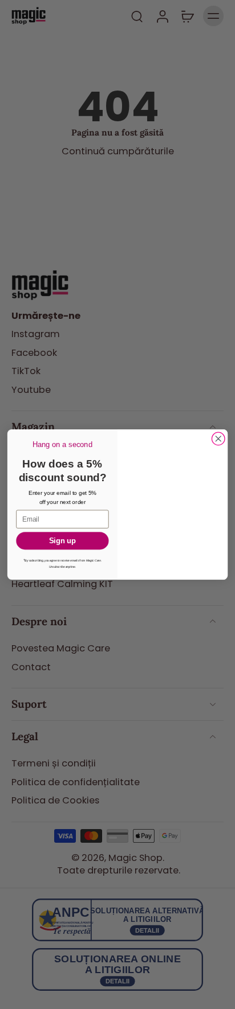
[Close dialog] (218, 438)
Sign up (62, 541)
